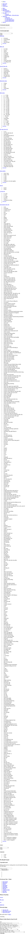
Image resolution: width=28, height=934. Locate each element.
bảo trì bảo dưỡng (7, 699)
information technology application (11, 428)
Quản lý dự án (7, 140)
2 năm (5, 177)
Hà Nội (4, 884)
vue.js (5, 454)
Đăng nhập (5, 3)
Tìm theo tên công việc (5, 25)
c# (4, 446)
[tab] (14, 36)
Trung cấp (6, 52)
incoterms (6, 607)
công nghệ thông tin (8, 633)
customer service (7, 209)
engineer (5, 520)
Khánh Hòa (5, 887)
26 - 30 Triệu (6, 106)
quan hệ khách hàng (8, 436)
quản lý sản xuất (7, 800)
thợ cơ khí (6, 564)
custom (5, 602)
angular (5, 448)
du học (5, 275)
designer (5, 663)
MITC (4, 8)
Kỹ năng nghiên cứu (8, 144)
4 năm (5, 179)
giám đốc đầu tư (7, 406)
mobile (5, 836)
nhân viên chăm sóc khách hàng (10, 504)
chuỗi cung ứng (7, 772)
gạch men (6, 558)
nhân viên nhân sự (8, 574)
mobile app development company (11, 834)
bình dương (6, 690)
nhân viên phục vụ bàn (8, 644)
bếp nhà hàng (7, 557)
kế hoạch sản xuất (7, 798)
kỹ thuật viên (6, 485)
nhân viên (6, 516)
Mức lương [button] (2, 92)
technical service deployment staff (11, 330)
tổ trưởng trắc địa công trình (9, 245)
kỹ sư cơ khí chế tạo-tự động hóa (11, 301)
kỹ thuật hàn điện (7, 228)
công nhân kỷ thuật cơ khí (9, 341)
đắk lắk (5, 731)
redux (5, 451)
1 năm (5, 175)
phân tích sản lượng (8, 803)
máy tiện (5, 463)
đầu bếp (5, 423)
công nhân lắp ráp (7, 339)
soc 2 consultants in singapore (10, 838)
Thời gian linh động (8, 200)
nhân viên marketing (8, 353)
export (5, 605)
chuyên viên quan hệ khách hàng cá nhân (12, 364)
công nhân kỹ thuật (8, 249)
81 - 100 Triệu (7, 114)
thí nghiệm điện (7, 649)
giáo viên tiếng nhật (8, 662)
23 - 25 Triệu (6, 105)
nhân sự (5, 530)
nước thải (6, 736)
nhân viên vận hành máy (9, 257)
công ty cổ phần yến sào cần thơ (10, 392)
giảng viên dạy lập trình (9, 374)
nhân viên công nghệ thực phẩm (10, 271)
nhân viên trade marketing (9, 412)
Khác (5, 857)
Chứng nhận (6, 56)
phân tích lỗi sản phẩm (8, 778)
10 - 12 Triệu (6, 123)
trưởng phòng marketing (9, 383)
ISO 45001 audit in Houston (10, 824)
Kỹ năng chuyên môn (8, 165)
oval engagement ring (8, 739)
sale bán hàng (7, 578)
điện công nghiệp (7, 698)
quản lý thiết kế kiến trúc (9, 408)
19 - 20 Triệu (6, 103)
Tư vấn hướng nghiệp (9, 19)
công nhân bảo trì (7, 462)
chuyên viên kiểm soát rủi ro (10, 286)
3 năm (5, 178)
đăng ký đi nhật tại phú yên (9, 279)
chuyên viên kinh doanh (9, 417)
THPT (5, 58)
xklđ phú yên (6, 276)
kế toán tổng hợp (7, 248)
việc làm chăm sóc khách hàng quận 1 (12, 440)
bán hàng (6, 597)
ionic (5, 468)
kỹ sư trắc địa (7, 239)
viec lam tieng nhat (8, 479)
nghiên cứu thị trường (8, 579)
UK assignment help (8, 814)
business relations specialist (9, 303)
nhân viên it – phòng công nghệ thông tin (12, 352)
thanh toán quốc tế (8, 771)
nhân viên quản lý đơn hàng (9, 589)
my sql (5, 213)
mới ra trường (7, 756)
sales (5, 207)
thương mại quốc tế (8, 769)
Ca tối (5, 195)
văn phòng (6, 508)
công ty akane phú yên (8, 285)
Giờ (5, 85)
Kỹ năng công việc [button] (4, 129)
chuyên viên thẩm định (8, 259)
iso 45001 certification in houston (11, 821)
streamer (5, 669)
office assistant (7, 332)
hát (4, 672)
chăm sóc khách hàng (8, 635)
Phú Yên (4, 888)
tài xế (5, 713)
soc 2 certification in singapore (10, 837)
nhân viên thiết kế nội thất (9, 583)
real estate (6, 830)
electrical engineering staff (9, 328)
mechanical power (7, 326)
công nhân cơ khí (7, 267)
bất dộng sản (6, 567)
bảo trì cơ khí (6, 460)
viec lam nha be (7, 629)
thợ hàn (5, 562)
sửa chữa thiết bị (7, 787)
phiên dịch (6, 623)
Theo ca (5, 198)
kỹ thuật (5, 727)
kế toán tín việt (7, 682)
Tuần (5, 84)
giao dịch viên (7, 361)
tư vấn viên (6, 404)
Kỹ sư (5, 274)
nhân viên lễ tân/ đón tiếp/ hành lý (11, 297)
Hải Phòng (5, 886)
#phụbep (6, 747)
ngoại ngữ (6, 709)
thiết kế (5, 373)
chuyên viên (6, 486)
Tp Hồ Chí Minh (6, 889)
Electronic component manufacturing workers (13, 311)
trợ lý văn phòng (7, 231)
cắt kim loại (6, 788)
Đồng (5, 189)
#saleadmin (6, 421)
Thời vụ (5, 40)
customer (6, 437)
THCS (5, 59)
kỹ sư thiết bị (6, 266)
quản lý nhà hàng (7, 588)
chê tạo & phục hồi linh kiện (10, 790)
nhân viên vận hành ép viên (9, 410)
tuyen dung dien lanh (8, 627)
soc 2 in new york (7, 832)
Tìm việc (7, 14)
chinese (5, 619)
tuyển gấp (6, 716)
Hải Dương (5, 885)
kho (5, 488)
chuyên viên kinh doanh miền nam (11, 377)
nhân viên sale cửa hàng (9, 357)
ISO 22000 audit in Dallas (9, 820)
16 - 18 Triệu (6, 101)
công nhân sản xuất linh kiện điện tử (11, 265)
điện (5, 222)
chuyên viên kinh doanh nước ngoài (11, 415)
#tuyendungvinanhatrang (9, 700)
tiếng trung (6, 618)
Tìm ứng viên (8, 11)
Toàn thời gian (7, 39)
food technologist (7, 320)
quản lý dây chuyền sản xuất (10, 235)
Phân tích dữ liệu (7, 145)
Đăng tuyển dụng (6, 912)
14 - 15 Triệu (6, 100)
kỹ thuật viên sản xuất (8, 263)
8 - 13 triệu (6, 122)
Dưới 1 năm (6, 174)
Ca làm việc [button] (2, 191)
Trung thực (6, 134)
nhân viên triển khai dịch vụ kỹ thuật (11, 252)
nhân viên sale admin (8, 422)
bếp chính (6, 548)
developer (6, 444)
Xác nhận (2, 933)
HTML (5, 218)
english (5, 528)
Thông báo (7, 17)
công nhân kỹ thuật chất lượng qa (11, 347)
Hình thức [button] (2, 35)
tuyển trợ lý (6, 681)
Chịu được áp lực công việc (9, 161)
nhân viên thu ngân (8, 393)
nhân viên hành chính (8, 507)
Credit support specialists (9, 305)
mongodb (6, 457)
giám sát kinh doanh (8, 292)
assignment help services (9, 811)
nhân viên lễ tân (7, 708)
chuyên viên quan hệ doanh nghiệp (11, 261)
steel (5, 521)
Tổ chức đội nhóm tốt (8, 133)
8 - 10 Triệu (6, 97)
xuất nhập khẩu (7, 592)
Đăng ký (4, 4)
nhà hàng (6, 551)
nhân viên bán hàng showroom (10, 379)
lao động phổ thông (8, 400)
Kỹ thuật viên (7, 75)
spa (4, 543)
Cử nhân (6, 49)
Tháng (5, 83)
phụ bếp (5, 234)
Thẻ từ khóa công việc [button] (4, 204)
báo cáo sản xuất (7, 802)
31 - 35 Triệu (6, 108)
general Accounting (8, 314)
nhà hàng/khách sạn (8, 538)
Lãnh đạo (6, 154)
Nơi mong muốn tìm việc (5, 930)
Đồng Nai (5, 892)
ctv (4, 570)
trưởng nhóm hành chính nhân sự (11, 294)
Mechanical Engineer (8, 315)
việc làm (5, 717)
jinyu (5, 760)
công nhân (6, 419)
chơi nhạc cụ (6, 676)
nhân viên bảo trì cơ (8, 342)
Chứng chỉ (6, 55)
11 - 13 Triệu (6, 99)
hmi (5, 524)
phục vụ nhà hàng (7, 645)
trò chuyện (6, 677)
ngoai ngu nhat (7, 481)
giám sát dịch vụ (7, 537)
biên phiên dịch (7, 624)
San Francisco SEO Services (10, 743)
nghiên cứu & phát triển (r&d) (10, 792)
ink (4, 610)
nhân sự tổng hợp (7, 395)
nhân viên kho (7, 397)
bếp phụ (5, 553)
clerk (5, 616)
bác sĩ (5, 658)
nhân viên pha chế (7, 290)
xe (4, 667)
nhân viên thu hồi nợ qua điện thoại (11, 497)
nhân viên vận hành (8, 732)
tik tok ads (6, 382)
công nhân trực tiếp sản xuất (10, 289)
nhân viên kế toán (7, 346)
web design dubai (7, 740)
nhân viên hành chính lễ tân (9, 498)
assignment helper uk (8, 812)
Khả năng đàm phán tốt (9, 135)
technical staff (7, 325)
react (5, 453)
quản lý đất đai (7, 827)
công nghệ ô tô (7, 223)
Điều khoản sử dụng (7, 911)
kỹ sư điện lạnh (7, 240)
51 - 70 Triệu (6, 112)
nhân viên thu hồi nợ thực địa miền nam (12, 495)
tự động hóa (6, 726)
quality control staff (8, 321)
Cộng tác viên (7, 76)
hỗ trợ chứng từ (7, 593)
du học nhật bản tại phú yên (9, 280)
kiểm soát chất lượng (8, 775)
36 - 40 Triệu (6, 109)
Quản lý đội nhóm (7, 156)
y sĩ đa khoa (6, 655)
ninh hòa (6, 711)
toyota (5, 718)
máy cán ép (6, 784)
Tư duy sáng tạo (7, 162)
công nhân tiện (7, 338)
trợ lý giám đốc (7, 683)
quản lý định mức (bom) (9, 765)
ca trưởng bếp (7, 556)
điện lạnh (6, 384)
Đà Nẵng (4, 891)
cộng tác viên (6, 596)
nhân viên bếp (7, 549)
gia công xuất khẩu (8, 763)
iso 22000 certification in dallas (10, 818)
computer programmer (8, 329)
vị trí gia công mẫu (8, 256)
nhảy (5, 673)
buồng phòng (6, 535)
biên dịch (6, 622)
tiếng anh (6, 577)
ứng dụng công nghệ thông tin (10, 431)
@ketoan (6, 348)
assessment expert (7, 307)
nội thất (5, 582)
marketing (6, 208)
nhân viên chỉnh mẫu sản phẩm (10, 560)
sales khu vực (7, 512)
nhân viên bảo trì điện (8, 343)
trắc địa (5, 694)
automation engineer (8, 518)
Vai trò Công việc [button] (3, 66)
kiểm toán (6, 646)
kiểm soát (6, 484)
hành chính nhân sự (8, 458)
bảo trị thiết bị (7, 781)
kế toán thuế (6, 344)
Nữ (5, 856)
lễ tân (5, 707)
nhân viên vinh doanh (8, 575)
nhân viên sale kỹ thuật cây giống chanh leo (13, 387)
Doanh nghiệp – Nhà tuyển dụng (12, 15)
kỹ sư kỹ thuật (7, 418)
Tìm (1, 849)
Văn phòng (6, 70)
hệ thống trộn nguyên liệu (9, 785)
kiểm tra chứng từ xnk (8, 766)
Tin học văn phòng (8, 138)
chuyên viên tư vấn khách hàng (10, 370)
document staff (7, 601)
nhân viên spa (7, 544)
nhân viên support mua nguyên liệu (11, 386)
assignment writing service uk (10, 665)
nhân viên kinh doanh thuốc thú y (11, 399)
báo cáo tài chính (7, 807)
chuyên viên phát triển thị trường (10, 295)
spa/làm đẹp (6, 540)
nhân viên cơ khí (7, 225)
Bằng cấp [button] (2, 46)
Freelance (6, 38)
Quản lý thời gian (7, 158)
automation (6, 517)
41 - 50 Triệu (6, 110)
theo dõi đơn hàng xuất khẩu (10, 767)
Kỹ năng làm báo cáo (8, 139)
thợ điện (5, 565)
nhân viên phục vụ (8, 753)
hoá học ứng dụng (7, 793)
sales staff (6, 323)
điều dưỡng (6, 653)
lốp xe (5, 758)
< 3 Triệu (6, 117)
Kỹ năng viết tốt (7, 143)
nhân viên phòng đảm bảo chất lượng (11, 401)
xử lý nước (6, 735)
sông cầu (6, 729)
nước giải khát (7, 598)
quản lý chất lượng (8, 776)
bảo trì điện (6, 650)
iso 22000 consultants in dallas (10, 819)
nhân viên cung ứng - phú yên (10, 494)
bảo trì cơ (6, 219)
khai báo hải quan (7, 774)
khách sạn (6, 552)
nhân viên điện (7, 227)
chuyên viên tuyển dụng (9, 636)
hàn (4, 561)
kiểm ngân (6, 363)
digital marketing (7, 680)
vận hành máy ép (7, 360)
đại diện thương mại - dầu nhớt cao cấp (12, 293)
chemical (6, 609)
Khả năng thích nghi (8, 160)
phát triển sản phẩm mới (9, 794)
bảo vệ (5, 489)
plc (4, 522)
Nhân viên (6, 73)
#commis (6, 749)
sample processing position (9, 333)
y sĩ (4, 656)
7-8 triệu (5, 119)
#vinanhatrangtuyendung (9, 704)
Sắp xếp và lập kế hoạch (9, 157)
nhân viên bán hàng (8, 335)
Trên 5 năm (6, 173)
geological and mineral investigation (11, 312)
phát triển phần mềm (8, 230)
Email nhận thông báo (5, 924)
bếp (4, 547)
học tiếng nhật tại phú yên (9, 281)
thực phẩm (6, 586)
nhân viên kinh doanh (8, 226)
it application (6, 430)
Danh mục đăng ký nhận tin (6, 932)
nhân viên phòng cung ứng (9, 268)
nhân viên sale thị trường (9, 356)
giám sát (5, 587)
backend (5, 442)
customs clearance (7, 604)
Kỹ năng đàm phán (8, 149)
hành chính (6, 509)
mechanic (6, 308)
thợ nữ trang (6, 405)
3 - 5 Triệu (6, 95)
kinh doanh (6, 482)
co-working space (7, 829)
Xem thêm (4, 43)
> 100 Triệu (6, 115)
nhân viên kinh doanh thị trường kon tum (12, 502)
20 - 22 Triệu (6, 104)
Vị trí (1, 845)
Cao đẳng (6, 54)
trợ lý (5, 613)
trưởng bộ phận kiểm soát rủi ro (10, 288)
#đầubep (5, 748)
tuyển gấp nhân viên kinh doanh (10, 725)
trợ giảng (6, 659)
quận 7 (5, 620)
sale (5, 566)
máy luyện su (6, 783)
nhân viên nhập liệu (8, 632)
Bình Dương (5, 881)
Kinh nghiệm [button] (2, 171)
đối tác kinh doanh (8, 571)
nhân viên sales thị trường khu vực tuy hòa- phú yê (14, 506)
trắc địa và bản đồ (7, 828)
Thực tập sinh (7, 71)
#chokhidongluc (7, 806)
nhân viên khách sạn (8, 533)
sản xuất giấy (6, 712)
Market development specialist (10, 306)
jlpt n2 (5, 477)
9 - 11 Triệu (6, 121)
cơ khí (5, 221)
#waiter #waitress (7, 751)
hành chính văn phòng (8, 511)
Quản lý (5, 68)
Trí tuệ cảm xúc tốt (8, 163)
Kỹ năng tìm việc (8, 18)
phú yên (5, 730)
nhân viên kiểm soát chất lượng (10, 258)
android (5, 471)
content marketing (7, 685)
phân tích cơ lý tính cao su (9, 796)
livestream (6, 671)
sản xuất (5, 695)
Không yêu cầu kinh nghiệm (10, 181)
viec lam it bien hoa (8, 435)
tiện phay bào (7, 762)
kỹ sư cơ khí (6, 241)
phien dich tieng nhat (8, 475)
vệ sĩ (5, 299)
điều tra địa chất (7, 253)
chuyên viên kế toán (8, 272)
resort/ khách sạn (7, 546)
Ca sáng (5, 193)
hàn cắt (5, 761)
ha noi (5, 426)
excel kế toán (6, 809)
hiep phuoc (6, 631)
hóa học (5, 754)
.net (4, 445)
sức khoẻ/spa (6, 542)
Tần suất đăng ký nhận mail (6, 925)
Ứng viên (4, 12)
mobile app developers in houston (11, 833)
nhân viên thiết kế (7, 503)
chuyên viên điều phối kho (9, 390)
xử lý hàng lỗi (7, 779)
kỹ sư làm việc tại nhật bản (9, 277)
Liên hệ (4, 22)
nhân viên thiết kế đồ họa (9, 359)
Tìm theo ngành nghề (5, 30)
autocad (5, 580)
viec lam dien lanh (7, 628)
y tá (4, 654)
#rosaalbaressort (7, 721)
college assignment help (9, 816)
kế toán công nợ (7, 350)
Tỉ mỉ (5, 131)
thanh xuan (6, 424)
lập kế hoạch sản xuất (8, 801)
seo (4, 678)
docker (5, 450)
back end (6, 441)
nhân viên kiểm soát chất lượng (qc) (11, 351)
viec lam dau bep (7, 427)
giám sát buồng (7, 539)
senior (5, 467)
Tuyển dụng (5, 6)
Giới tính (2, 852)
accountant (6, 302)
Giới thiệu (5, 9)
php (5, 212)
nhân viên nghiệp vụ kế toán (10, 402)
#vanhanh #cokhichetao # (9, 805)
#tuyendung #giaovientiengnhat (10, 664)
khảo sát (5, 691)
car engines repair (7, 722)
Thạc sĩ (5, 50)
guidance (6, 525)
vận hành (6, 734)
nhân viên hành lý (7, 529)
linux (5, 214)
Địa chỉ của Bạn (3, 927)
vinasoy (5, 466)
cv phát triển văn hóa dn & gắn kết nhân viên (13, 414)
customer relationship (8, 439)
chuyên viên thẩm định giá (9, 369)
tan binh (5, 473)
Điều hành (6, 72)
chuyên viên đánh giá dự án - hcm (11, 388)
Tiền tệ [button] (1, 185)
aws (5, 455)
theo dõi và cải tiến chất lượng (10, 780)
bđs (4, 569)
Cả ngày (5, 197)
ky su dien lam (7, 625)
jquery (5, 217)
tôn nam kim (6, 689)
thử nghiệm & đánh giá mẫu (9, 797)
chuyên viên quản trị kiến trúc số (10, 365)
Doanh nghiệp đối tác (9, 21)
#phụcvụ (6, 752)
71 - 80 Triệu (6, 113)
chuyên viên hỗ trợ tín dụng (9, 262)
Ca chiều (6, 196)
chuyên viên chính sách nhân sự (10, 413)
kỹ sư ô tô (6, 283)
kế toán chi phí (7, 534)
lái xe (5, 714)
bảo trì (5, 687)
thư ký (5, 614)
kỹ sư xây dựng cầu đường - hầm (11, 366)
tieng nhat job (7, 480)
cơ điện (5, 500)
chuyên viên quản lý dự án (9, 378)
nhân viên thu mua (8, 591)
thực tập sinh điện (7, 651)
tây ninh (5, 757)
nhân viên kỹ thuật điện (9, 250)
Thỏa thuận (6, 88)
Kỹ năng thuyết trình (8, 148)
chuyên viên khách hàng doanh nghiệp (12, 368)
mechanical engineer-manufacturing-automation (14, 316)
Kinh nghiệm (3, 929)
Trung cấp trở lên (7, 60)
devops (5, 449)
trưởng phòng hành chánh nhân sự (11, 490)
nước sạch (6, 738)
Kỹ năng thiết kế (7, 142)
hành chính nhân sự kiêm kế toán (11, 355)
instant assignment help (8, 815)
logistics (5, 600)
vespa (5, 668)
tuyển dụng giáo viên (8, 640)
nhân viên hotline (7, 493)
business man (6, 324)
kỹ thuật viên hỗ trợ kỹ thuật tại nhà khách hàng (14, 372)
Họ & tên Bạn (3, 923)
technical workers (7, 310)
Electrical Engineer (8, 317)
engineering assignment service (10, 723)
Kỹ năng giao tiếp (7, 147)
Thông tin (5, 16)
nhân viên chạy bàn (8, 232)
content (5, 686)
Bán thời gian (7, 42)
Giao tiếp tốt (6, 136)
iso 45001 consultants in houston (10, 823)
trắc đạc (5, 825)
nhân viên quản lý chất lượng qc (10, 595)
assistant (5, 615)
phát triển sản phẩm (8, 642)
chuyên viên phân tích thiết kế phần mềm (12, 375)
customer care (7, 210)
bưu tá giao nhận (7, 396)
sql (4, 216)
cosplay (5, 674)
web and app (6, 470)
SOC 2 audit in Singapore (9, 839)
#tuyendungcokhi (7, 703)
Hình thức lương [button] (3, 80)
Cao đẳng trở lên (7, 61)
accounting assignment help (9, 720)
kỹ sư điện (6, 243)
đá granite (6, 696)
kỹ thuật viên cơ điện (8, 334)
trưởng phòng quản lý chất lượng (11, 491)
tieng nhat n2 (6, 476)
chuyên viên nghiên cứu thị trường (11, 641)
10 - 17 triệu (6, 124)
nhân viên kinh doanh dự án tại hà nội (12, 381)
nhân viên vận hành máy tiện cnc (11, 515)
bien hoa (5, 433)
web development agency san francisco (12, 744)
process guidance (7, 526)
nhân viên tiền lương (8, 637)
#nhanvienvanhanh (8, 702)
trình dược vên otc (7, 499)
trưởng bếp (6, 555)
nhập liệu (6, 638)
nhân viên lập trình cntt (8, 298)
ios (4, 472)
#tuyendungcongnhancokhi (9, 705)
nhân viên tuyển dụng (8, 573)
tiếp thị (5, 513)
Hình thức (2, 928)
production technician (8, 319)
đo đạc (5, 693)
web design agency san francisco (10, 742)
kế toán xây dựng (7, 647)
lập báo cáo (6, 810)
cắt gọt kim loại (7, 464)
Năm (5, 87)
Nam (5, 854)
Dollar (5, 187)
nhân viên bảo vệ (7, 237)
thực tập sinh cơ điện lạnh (9, 244)
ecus (5, 606)
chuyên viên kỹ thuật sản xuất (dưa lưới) (12, 391)
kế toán (5, 459)
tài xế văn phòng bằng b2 (9, 247)
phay (5, 789)
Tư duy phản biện (7, 151)
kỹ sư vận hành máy (8, 270)
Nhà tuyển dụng (6, 10)
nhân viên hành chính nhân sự (10, 584)
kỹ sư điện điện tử (7, 284)
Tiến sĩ (5, 51)
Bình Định (5, 882)
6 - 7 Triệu (6, 96)
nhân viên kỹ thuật (8, 236)
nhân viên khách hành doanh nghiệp (11, 337)
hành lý (5, 531)
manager (5, 611)
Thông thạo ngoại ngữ (8, 166)
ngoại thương (6, 770)
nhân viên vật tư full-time (9, 409)
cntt (4, 432)
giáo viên (6, 660)
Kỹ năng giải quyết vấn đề (9, 152)
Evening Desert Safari (8, 745)
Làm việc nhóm (7, 153)
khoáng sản (6, 254)
